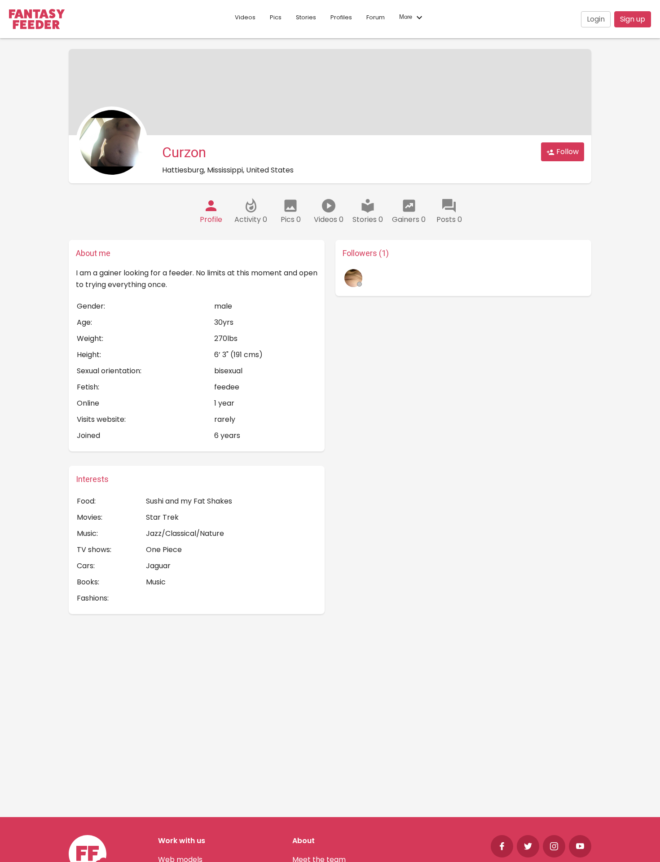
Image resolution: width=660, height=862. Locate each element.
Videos (245, 17)
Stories (306, 17)
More (406, 17)
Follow (566, 151)
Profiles (341, 17)
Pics (276, 17)
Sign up (632, 19)
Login (596, 19)
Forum (375, 17)
